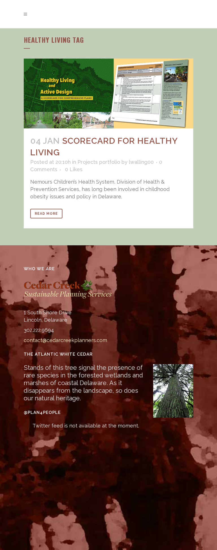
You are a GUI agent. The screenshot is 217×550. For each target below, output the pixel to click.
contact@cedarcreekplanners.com (65, 340)
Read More (46, 214)
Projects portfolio (98, 162)
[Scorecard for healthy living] (108, 93)
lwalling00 (141, 162)
